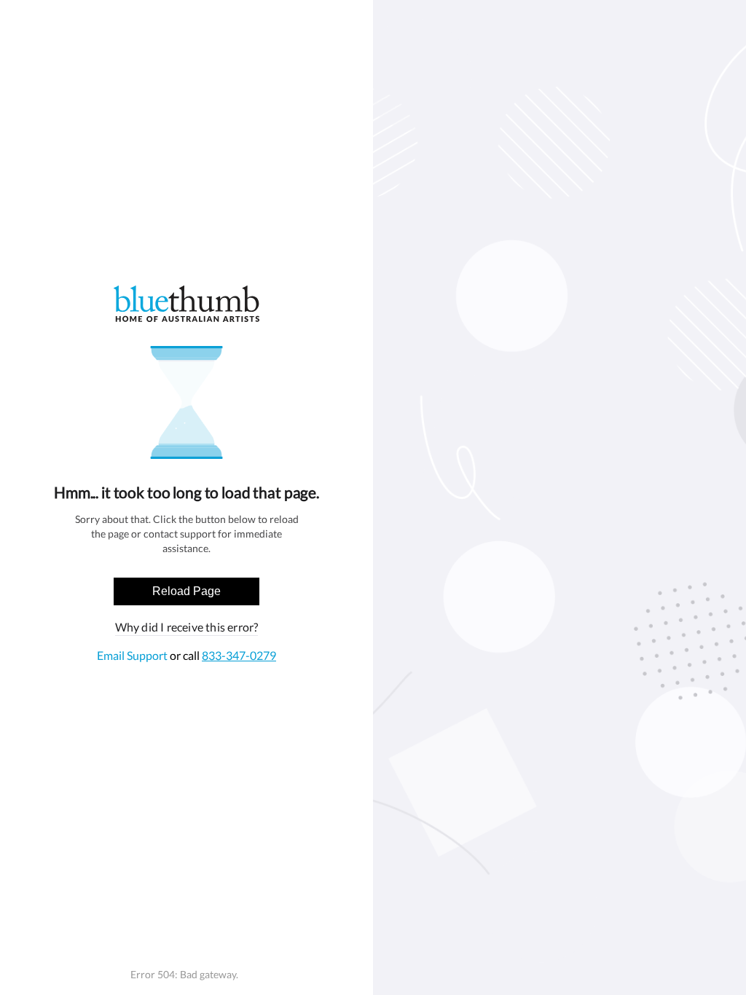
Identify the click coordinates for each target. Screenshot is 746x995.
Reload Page (186, 591)
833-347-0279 (239, 655)
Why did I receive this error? (187, 627)
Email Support (133, 655)
